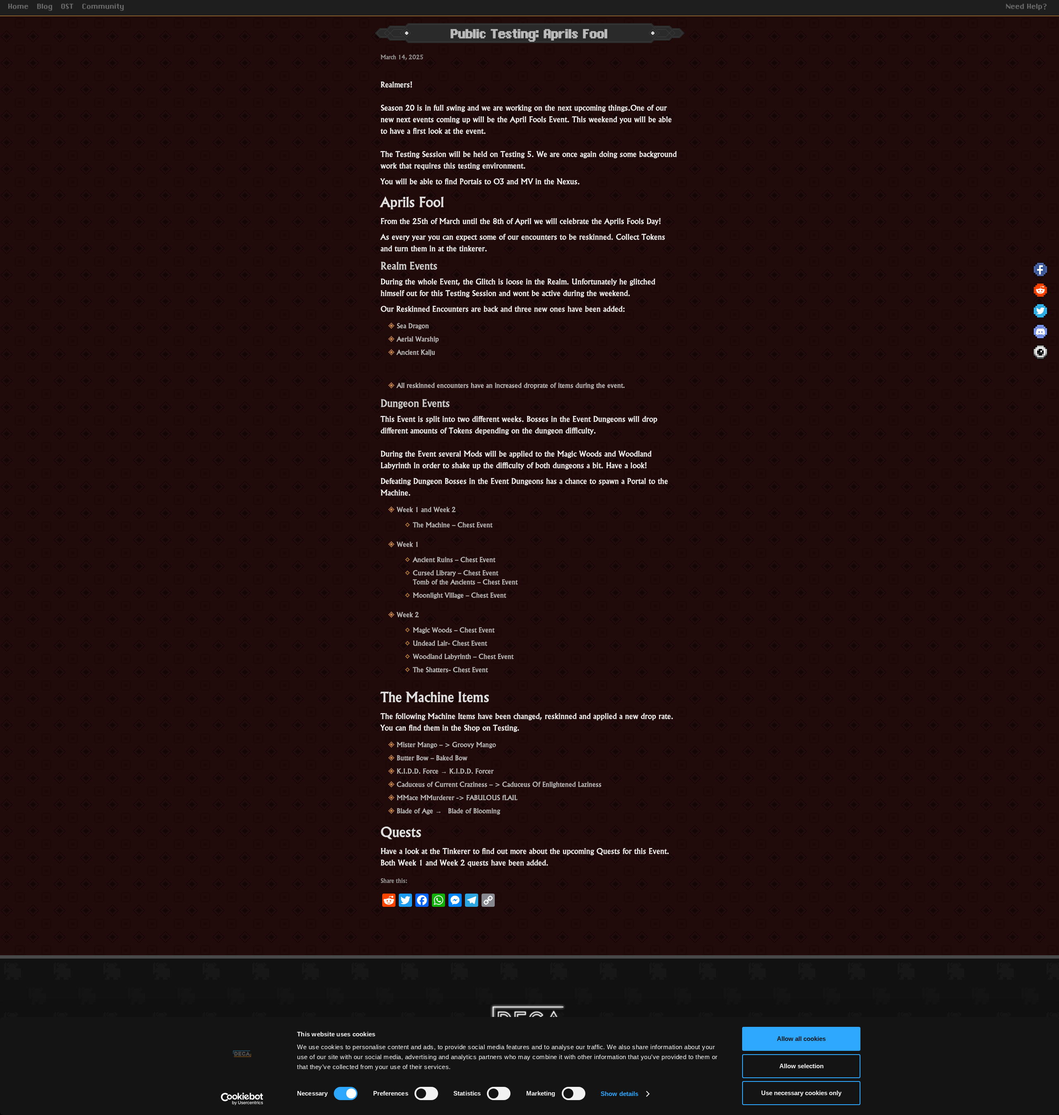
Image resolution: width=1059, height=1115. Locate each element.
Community (103, 7)
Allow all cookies (801, 1038)
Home (18, 7)
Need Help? (1026, 7)
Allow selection (801, 1065)
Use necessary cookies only (801, 1092)
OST (67, 7)
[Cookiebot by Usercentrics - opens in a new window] (242, 1099)
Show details (619, 1093)
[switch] (426, 1093)
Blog (45, 7)
